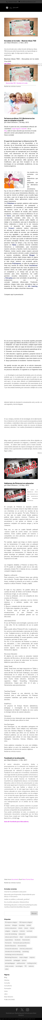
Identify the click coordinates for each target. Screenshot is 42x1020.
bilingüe (14, 925)
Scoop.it (11, 228)
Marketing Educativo (11, 957)
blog (5, 131)
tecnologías (19, 966)
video (6, 969)
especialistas (9, 940)
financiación (26, 940)
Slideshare (10, 203)
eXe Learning (32, 286)
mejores (32, 957)
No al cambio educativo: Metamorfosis (16, 902)
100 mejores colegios (25, 922)
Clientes (6, 980)
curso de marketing (11, 934)
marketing (25, 951)
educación (22, 934)
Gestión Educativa (10, 946)
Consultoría (8, 986)
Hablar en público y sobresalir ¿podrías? (17, 899)
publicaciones (21, 963)
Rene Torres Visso (28, 879)
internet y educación (26, 949)
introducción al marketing (12, 951)
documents (15, 879)
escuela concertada (31, 937)
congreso (15, 931)
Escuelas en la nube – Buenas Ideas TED (20, 41)
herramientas (22, 946)
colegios (7, 931)
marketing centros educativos (14, 954)
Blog (5, 977)
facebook (17, 940)
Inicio (6, 991)
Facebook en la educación (14, 758)
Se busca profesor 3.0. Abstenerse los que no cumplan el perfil (19, 119)
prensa (24, 960)
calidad (28, 925)
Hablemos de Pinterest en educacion (19, 483)
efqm (21, 937)
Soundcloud (33, 265)
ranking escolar (31, 963)
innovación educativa (11, 949)
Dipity (14, 245)
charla (20, 928)
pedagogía (17, 960)
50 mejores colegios (11, 922)
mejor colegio (23, 957)
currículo (29, 931)
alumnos (7, 925)
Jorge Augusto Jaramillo (19, 128)
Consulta (7, 983)
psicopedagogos (10, 963)
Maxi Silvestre (12, 43)
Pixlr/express (16, 263)
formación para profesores (21, 943)
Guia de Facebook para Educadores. (16, 821)
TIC (26, 966)
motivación (8, 960)
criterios (22, 931)
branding (21, 925)
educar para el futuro (11, 937)
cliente (32, 928)
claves (26, 928)
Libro (6, 994)
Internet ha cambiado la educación (15, 892)
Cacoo (9, 216)
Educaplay (8, 278)
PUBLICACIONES (9, 999)
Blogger (32, 255)
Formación (8, 943)
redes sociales (9, 966)
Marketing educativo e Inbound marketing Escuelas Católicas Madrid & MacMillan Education (20, 906)
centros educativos (10, 928)
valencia (31, 966)
